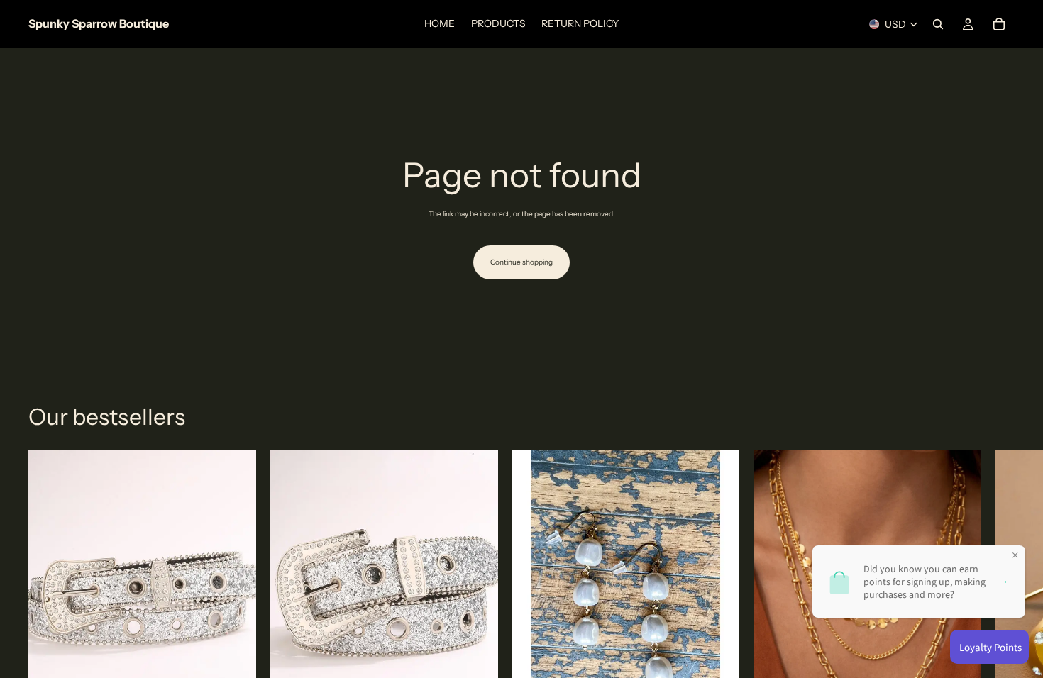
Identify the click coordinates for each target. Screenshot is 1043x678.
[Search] (938, 24)
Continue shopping (521, 262)
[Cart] (999, 24)
